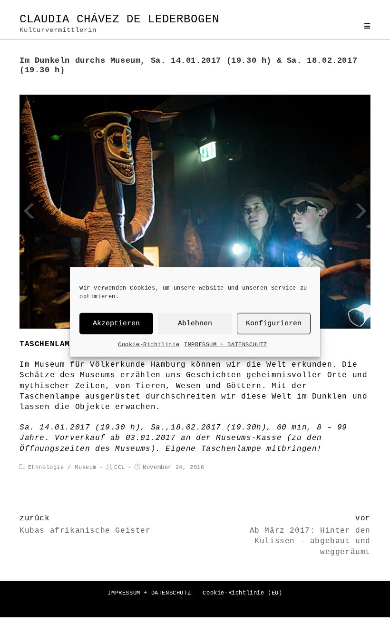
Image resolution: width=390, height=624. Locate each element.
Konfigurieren (274, 323)
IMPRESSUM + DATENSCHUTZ (225, 344)
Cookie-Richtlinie (148, 344)
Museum (86, 467)
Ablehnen (195, 323)
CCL (119, 467)
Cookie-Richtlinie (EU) (242, 593)
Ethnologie (46, 467)
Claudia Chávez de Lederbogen (119, 23)
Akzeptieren (116, 323)
